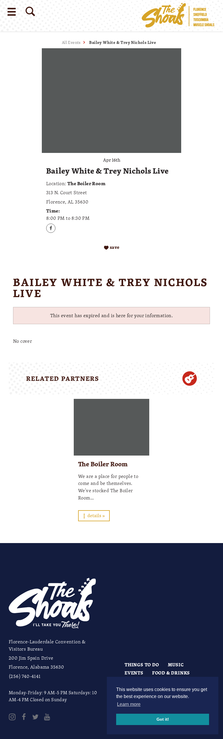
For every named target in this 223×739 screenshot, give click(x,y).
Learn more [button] (129, 704)
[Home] (178, 15)
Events (134, 672)
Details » (96, 515)
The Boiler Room (103, 463)
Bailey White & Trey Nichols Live (122, 42)
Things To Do (142, 664)
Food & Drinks (171, 672)
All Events (71, 42)
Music (176, 664)
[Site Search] (30, 11)
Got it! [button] (163, 719)
